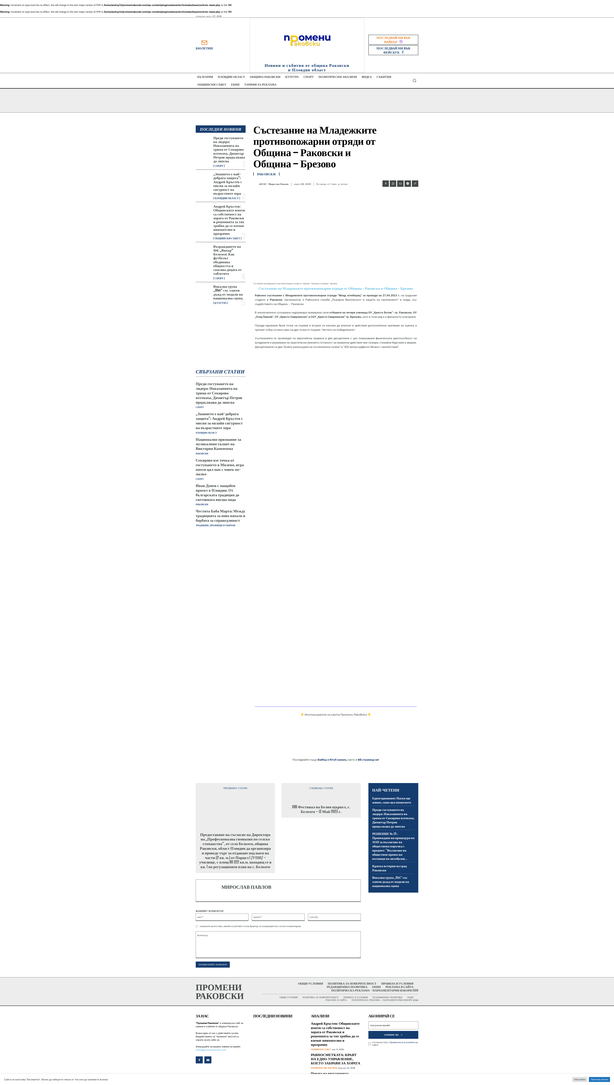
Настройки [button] (579, 1079)
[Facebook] (385, 183)
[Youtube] (207, 1068)
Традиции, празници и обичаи (215, 525)
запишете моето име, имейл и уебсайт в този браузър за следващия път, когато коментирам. (250, 935)
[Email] (400, 183)
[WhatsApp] (393, 183)
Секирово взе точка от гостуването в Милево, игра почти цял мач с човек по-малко (220, 467)
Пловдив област (226, 198)
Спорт (219, 166)
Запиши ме (391, 1044)
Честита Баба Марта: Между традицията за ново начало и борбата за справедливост (220, 516)
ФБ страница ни (368, 759)
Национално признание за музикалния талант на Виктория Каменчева (218, 444)
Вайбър (322, 759)
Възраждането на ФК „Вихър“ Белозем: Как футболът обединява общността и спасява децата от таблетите (227, 260)
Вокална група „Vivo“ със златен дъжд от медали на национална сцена (228, 292)
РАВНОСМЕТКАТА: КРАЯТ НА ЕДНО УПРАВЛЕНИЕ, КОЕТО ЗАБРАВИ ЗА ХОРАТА (335, 1067)
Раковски (202, 453)
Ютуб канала (338, 759)
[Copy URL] (415, 183)
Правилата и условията (402, 1051)
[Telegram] (408, 183)
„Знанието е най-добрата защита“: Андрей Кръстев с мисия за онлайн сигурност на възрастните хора (227, 183)
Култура (220, 303)
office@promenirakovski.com (211, 1058)
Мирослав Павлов (278, 184)
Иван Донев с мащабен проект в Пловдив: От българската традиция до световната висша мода (217, 492)
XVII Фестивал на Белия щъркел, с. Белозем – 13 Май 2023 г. (321, 841)
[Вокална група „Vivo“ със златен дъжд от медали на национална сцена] (203, 291)
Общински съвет (227, 238)
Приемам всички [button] (599, 1079)
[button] (414, 80)
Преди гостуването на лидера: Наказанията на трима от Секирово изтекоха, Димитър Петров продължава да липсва (229, 149)
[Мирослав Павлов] (256, 184)
